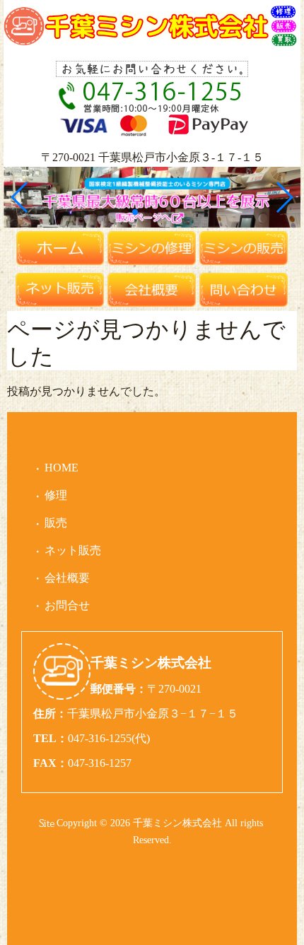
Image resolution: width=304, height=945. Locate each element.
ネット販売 (73, 550)
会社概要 (67, 578)
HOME (61, 468)
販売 (56, 523)
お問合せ (67, 605)
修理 (56, 495)
